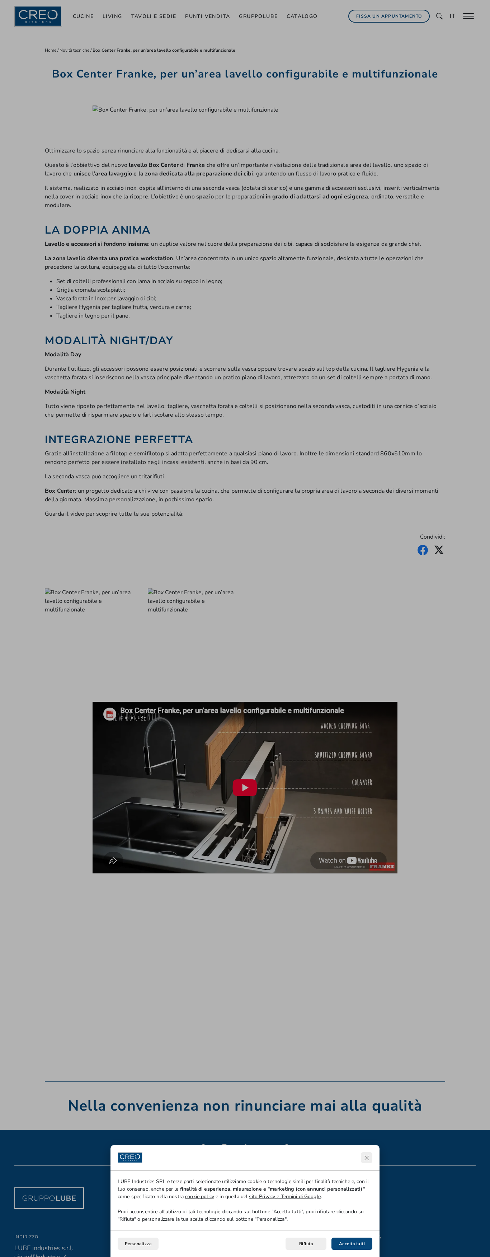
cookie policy (199, 1196)
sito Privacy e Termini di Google (284, 1196)
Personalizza (138, 1244)
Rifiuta (306, 1244)
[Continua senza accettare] (366, 1157)
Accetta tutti (352, 1244)
